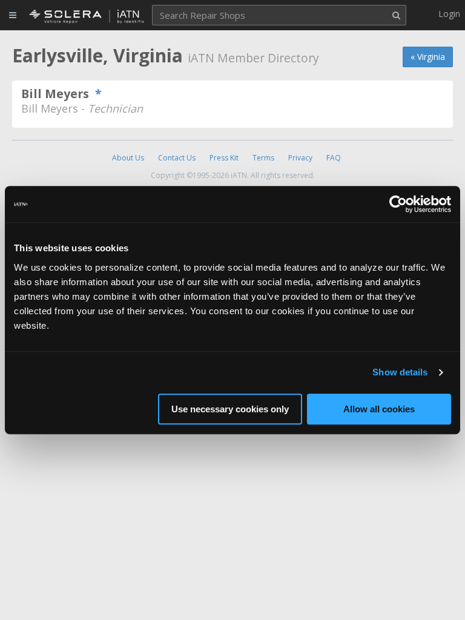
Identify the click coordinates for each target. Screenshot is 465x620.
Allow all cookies (379, 409)
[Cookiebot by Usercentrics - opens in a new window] (398, 204)
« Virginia (428, 56)
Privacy (300, 158)
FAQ (333, 158)
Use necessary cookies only (230, 409)
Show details (399, 372)
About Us (128, 158)
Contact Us (177, 158)
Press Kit (224, 158)
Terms (263, 158)
